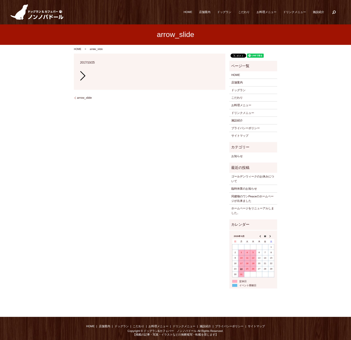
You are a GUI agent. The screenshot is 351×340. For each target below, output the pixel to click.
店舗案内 (204, 12)
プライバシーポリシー (245, 128)
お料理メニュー (266, 12)
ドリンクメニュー (294, 12)
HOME (188, 12)
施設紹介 (318, 12)
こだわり (244, 12)
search (334, 12)
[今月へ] (265, 236)
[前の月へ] (259, 236)
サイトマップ (239, 135)
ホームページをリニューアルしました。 (252, 210)
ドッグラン (224, 12)
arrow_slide (84, 97)
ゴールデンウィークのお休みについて (252, 178)
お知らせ (237, 156)
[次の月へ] (271, 236)
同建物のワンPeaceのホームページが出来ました (252, 198)
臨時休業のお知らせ (244, 188)
